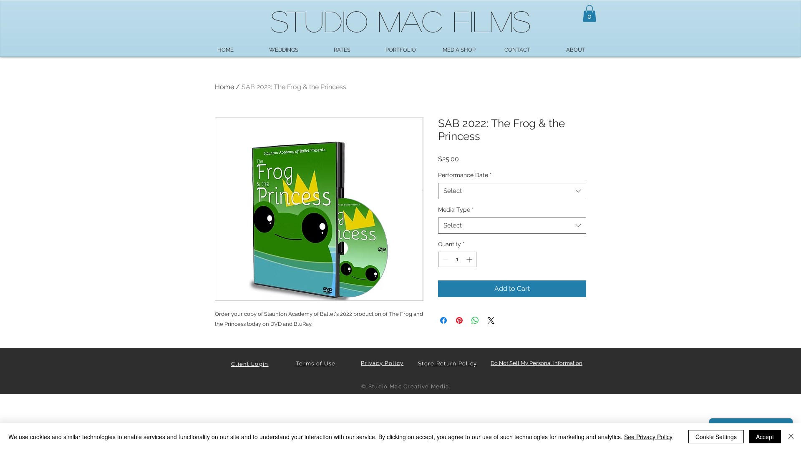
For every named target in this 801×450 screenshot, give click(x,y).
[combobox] (512, 191)
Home (224, 87)
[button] (589, 13)
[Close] (791, 436)
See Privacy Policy (648, 436)
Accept (765, 436)
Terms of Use (316, 363)
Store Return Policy (447, 363)
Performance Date (465, 175)
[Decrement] (444, 259)
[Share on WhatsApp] (475, 320)
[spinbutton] (457, 259)
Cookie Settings (716, 436)
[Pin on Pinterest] (459, 320)
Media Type (456, 209)
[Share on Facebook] (443, 320)
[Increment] (470, 259)
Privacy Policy (382, 363)
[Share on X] (491, 320)
